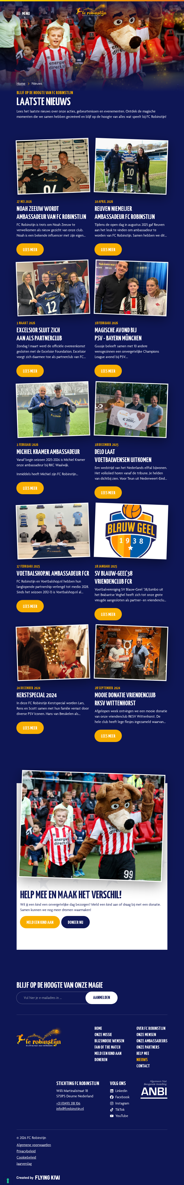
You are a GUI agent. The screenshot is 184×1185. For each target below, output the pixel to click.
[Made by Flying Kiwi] (92, 1174)
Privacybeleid (26, 1151)
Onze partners (147, 1047)
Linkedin (121, 1091)
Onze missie (103, 1035)
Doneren (100, 1060)
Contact (143, 1066)
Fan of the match (107, 1047)
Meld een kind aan (107, 1053)
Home (98, 1028)
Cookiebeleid (26, 1157)
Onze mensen (146, 1035)
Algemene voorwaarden (34, 1145)
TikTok (120, 1109)
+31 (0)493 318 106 (68, 1103)
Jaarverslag (24, 1164)
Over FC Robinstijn (150, 1028)
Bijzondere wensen (109, 1041)
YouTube (121, 1116)
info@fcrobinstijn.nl (70, 1109)
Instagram (122, 1103)
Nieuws (142, 1060)
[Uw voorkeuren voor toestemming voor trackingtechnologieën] (8, 1181)
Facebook (122, 1097)
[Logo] (92, 9)
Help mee (142, 1053)
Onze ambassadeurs (151, 1041)
